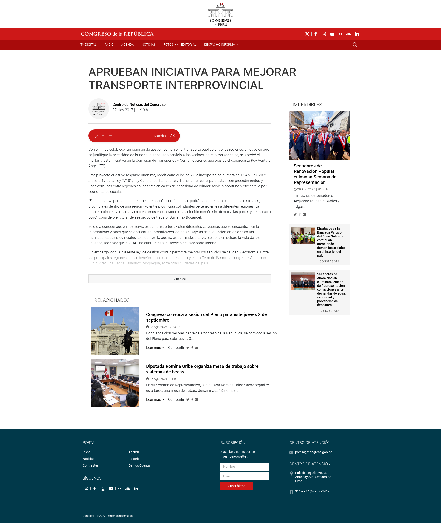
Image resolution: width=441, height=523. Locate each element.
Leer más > (155, 347)
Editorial (188, 44)
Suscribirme (236, 486)
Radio (108, 44)
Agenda (127, 44)
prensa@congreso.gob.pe (313, 452)
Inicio (86, 452)
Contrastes (91, 465)
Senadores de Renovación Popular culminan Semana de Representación (315, 174)
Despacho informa (219, 44)
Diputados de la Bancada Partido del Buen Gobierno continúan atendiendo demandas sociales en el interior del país (331, 242)
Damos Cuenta (139, 465)
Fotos (168, 44)
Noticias (149, 44)
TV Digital (88, 44)
